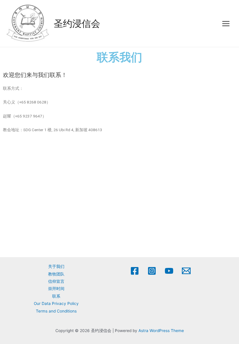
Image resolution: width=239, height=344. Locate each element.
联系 (56, 296)
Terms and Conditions (56, 311)
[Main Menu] (226, 23)
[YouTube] (169, 271)
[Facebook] (135, 271)
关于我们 (56, 266)
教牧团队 (56, 274)
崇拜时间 (56, 288)
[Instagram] (152, 271)
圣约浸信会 (77, 23)
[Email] (186, 271)
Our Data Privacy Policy (56, 303)
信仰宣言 (56, 281)
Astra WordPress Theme (161, 330)
